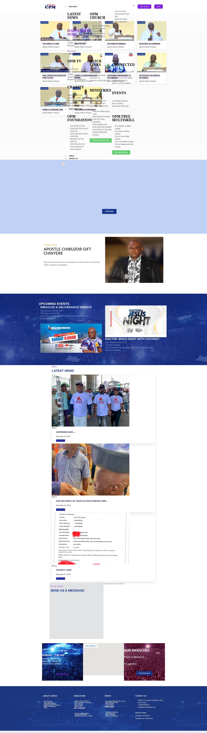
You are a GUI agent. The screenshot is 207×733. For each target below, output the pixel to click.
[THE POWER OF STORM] (54, 31)
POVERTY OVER (63, 570)
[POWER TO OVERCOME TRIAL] (54, 97)
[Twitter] (63, 274)
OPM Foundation (75, 109)
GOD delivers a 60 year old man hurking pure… (82, 501)
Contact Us (73, 158)
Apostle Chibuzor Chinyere (50, 47)
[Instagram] (69, 274)
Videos (71, 156)
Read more (71, 51)
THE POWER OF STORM (50, 44)
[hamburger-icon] (134, 5)
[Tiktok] (88, 274)
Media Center (74, 54)
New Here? (73, 6)
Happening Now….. (78, 32)
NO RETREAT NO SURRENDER (149, 44)
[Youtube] (82, 274)
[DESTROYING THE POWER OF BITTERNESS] (151, 62)
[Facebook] (57, 274)
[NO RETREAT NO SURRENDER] (151, 31)
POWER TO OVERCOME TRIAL (52, 109)
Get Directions (62, 674)
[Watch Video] (61, 47)
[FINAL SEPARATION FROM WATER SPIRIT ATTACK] (54, 62)
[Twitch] (76, 274)
